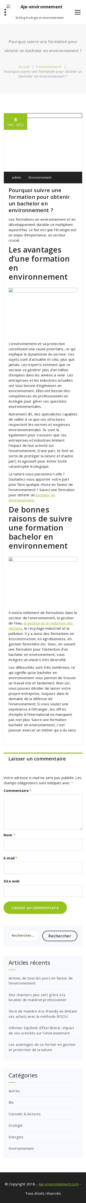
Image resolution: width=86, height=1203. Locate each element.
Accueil (23, 66)
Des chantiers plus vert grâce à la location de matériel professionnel (37, 997)
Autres (14, 1090)
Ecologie (16, 1125)
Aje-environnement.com (59, 1184)
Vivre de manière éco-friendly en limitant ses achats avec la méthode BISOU (43, 1013)
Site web (12, 881)
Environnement (48, 66)
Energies (16, 1137)
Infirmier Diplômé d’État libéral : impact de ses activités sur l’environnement (41, 1030)
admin (16, 177)
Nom (9, 835)
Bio (11, 1102)
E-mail (11, 858)
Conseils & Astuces (25, 1113)
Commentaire (18, 790)
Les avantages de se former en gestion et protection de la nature (42, 1047)
